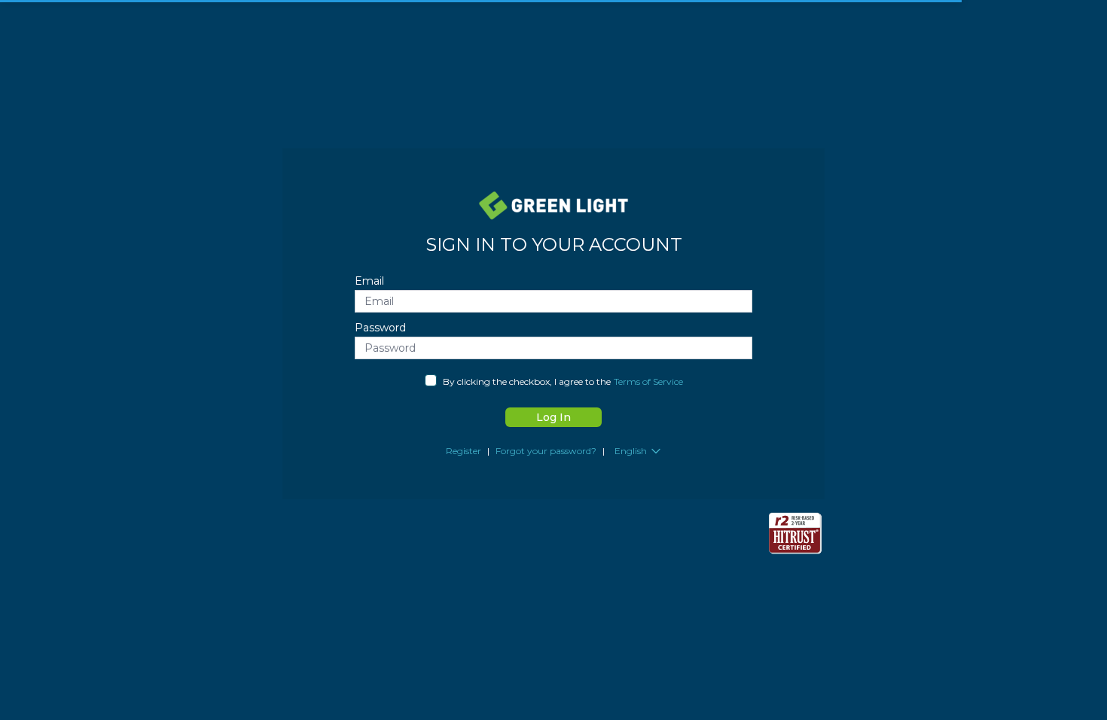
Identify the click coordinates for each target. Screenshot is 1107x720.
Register (463, 450)
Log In (553, 417)
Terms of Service (648, 381)
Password (380, 327)
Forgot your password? (546, 450)
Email (369, 281)
